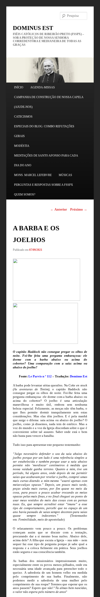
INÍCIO (18, 87)
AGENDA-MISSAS (42, 87)
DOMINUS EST (33, 28)
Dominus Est (78, 376)
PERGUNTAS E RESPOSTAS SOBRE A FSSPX (43, 185)
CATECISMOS (23, 116)
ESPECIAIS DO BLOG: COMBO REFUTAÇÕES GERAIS (44, 131)
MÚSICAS (65, 175)
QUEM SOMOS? (24, 194)
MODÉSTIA (21, 146)
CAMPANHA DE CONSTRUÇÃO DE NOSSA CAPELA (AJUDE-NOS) (48, 102)
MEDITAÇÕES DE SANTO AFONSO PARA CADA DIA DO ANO (46, 160)
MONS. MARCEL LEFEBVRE (33, 175)
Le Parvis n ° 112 (40, 376)
